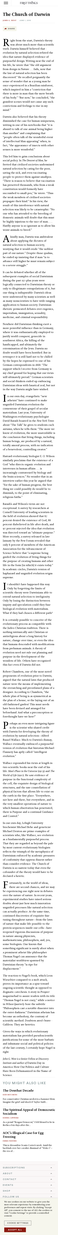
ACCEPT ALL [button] (15, 1230)
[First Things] (29, 3)
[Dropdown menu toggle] (29, 1168)
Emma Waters (10, 1141)
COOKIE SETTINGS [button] (17, 1223)
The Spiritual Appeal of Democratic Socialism (29, 1112)
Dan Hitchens (10, 1095)
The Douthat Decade (18, 1090)
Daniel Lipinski (11, 1118)
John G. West (9, 20)
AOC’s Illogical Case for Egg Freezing (23, 1135)
